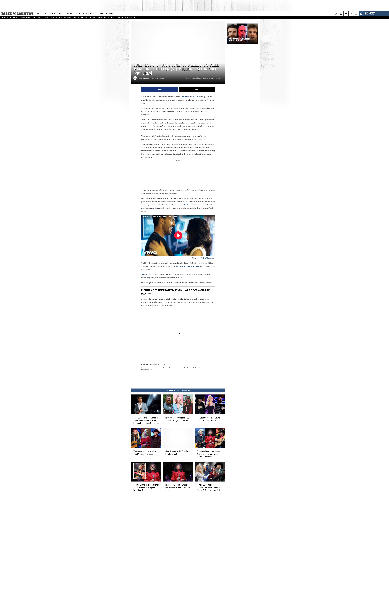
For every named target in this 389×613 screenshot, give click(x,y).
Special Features (146, 369)
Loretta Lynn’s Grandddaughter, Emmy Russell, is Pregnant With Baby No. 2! (146, 487)
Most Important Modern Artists (84, 18)
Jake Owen (197, 97)
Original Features (204, 368)
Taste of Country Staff (144, 78)
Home (38, 13)
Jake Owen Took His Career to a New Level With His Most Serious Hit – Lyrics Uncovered (146, 420)
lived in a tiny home (191, 205)
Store (78, 13)
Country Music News (156, 368)
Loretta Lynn (185, 97)
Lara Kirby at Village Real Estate (187, 266)
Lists (85, 13)
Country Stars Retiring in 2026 (61, 18)
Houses (92, 13)
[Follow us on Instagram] (340, 13)
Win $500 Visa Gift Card (40, 18)
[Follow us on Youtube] (346, 13)
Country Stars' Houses (185, 368)
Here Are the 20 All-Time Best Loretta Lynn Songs (177, 452)
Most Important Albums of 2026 (20, 18)
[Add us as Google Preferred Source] (335, 13)
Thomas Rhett (146, 274)
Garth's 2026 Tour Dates (106, 18)
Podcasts (69, 13)
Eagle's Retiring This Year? (126, 18)
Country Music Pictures (170, 368)
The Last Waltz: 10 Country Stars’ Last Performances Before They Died (208, 454)
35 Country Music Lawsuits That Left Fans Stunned (208, 419)
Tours (60, 13)
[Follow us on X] (356, 13)
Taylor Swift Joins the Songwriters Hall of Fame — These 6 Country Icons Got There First (208, 487)
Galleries (196, 368)
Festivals (109, 13)
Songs (101, 13)
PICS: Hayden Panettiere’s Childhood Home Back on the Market (239, 40)
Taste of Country (207, 258)
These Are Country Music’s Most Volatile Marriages (144, 452)
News (44, 13)
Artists (52, 13)
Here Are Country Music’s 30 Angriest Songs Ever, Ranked (177, 419)
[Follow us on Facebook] (351, 13)
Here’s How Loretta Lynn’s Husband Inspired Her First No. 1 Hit (178, 487)
